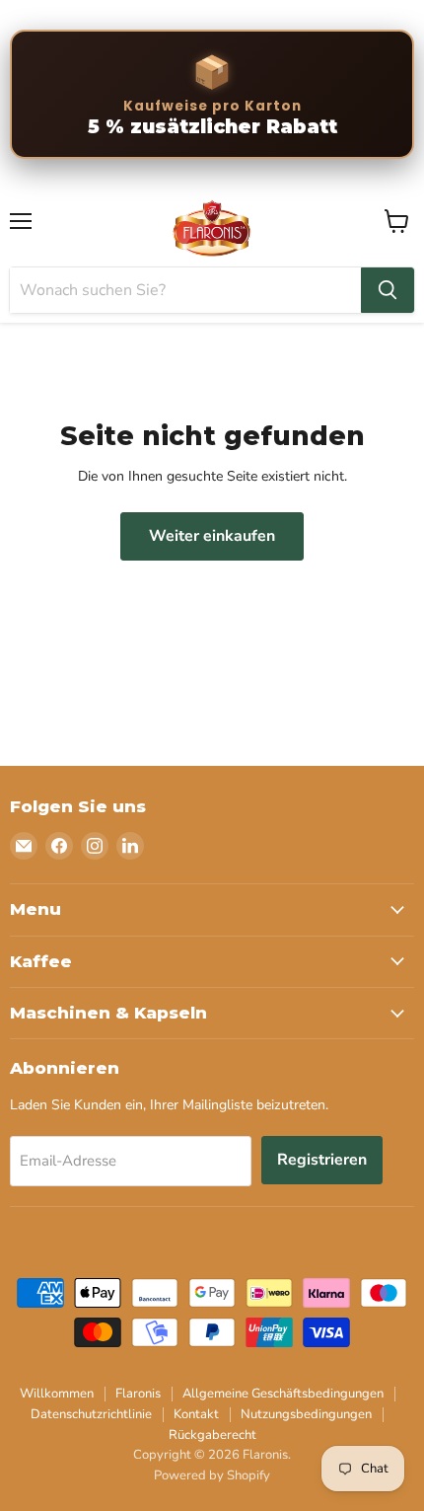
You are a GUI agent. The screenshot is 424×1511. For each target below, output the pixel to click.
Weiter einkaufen (212, 536)
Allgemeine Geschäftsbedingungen (283, 1393)
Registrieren (322, 1160)
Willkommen (57, 1393)
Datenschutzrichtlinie (91, 1414)
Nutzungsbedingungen (306, 1414)
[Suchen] (387, 290)
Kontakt (196, 1414)
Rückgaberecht (212, 1435)
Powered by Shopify (212, 1475)
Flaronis (138, 1393)
